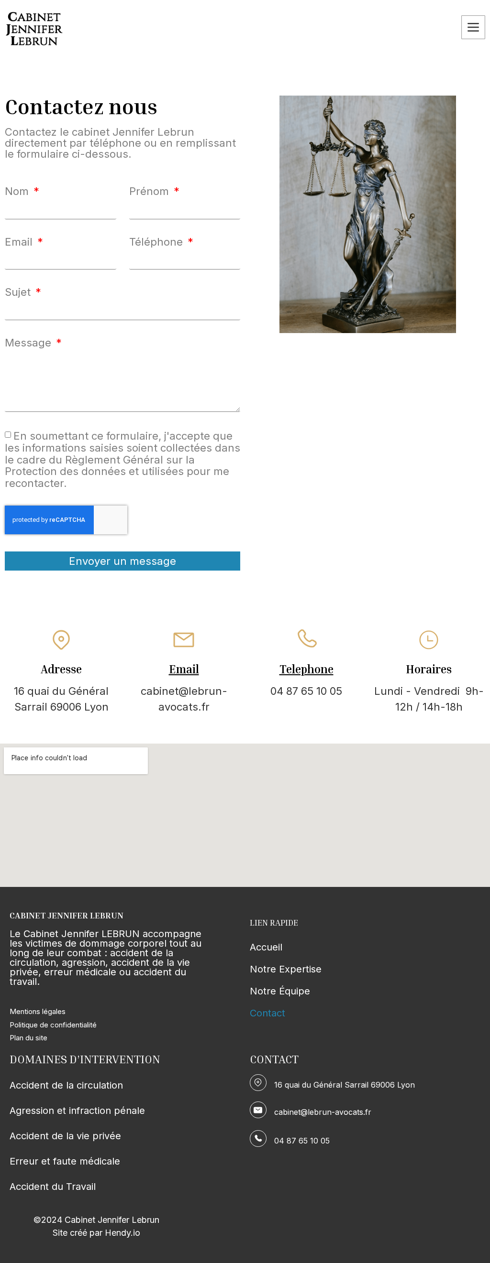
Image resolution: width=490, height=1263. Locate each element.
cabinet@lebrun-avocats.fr (322, 1112)
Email (20, 242)
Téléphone (157, 242)
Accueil (266, 947)
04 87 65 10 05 (302, 1140)
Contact (267, 1013)
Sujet (19, 292)
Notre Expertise (286, 969)
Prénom (150, 191)
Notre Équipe (280, 991)
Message (29, 342)
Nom (18, 191)
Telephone (306, 669)
